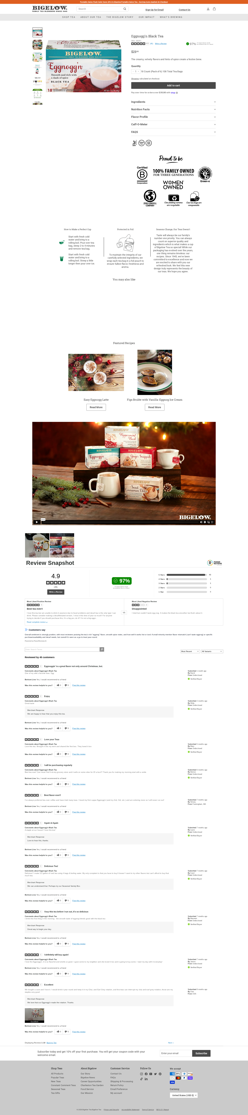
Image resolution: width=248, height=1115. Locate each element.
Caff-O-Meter (139, 124)
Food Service (87, 1089)
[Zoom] (84, 66)
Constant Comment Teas (63, 1085)
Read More (96, 407)
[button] (34, 1015)
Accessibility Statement (130, 1110)
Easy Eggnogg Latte (96, 399)
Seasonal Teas (58, 1089)
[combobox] (102, 9)
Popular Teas (57, 1077)
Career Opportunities (91, 1081)
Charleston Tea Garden (92, 1085)
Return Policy (116, 1085)
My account (116, 1093)
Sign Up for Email (154, 9)
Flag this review (78, 685)
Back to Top (51, 1043)
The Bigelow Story (120, 17)
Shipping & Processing (121, 1081)
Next (171, 1043)
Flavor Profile (139, 116)
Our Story (85, 1073)
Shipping (135, 79)
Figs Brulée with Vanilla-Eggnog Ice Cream (154, 399)
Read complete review (36, 622)
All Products (57, 1073)
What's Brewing (171, 17)
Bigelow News (88, 1077)
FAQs (113, 1077)
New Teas (56, 1081)
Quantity (136, 66)
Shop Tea (68, 17)
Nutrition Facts (140, 109)
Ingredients (138, 101)
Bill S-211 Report (162, 1110)
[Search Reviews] (102, 649)
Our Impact (147, 17)
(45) (151, 44)
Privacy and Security (111, 1110)
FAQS (134, 132)
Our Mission (87, 1093)
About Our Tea (90, 17)
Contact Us (184, 9)
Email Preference (118, 1089)
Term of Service (148, 1110)
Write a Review (161, 44)
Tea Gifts (55, 1093)
